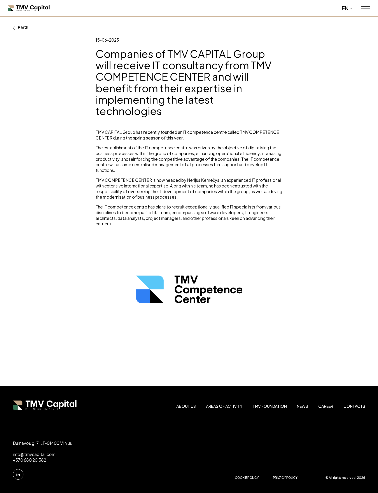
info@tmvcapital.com (34, 454)
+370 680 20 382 (29, 460)
